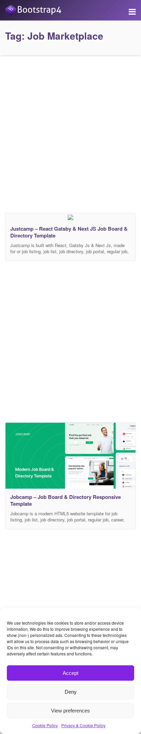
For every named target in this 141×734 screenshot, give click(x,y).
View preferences (70, 710)
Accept (70, 673)
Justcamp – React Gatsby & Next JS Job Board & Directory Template (69, 232)
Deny (71, 692)
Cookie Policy (45, 725)
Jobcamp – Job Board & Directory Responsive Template (65, 500)
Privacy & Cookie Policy (83, 725)
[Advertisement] (70, 132)
